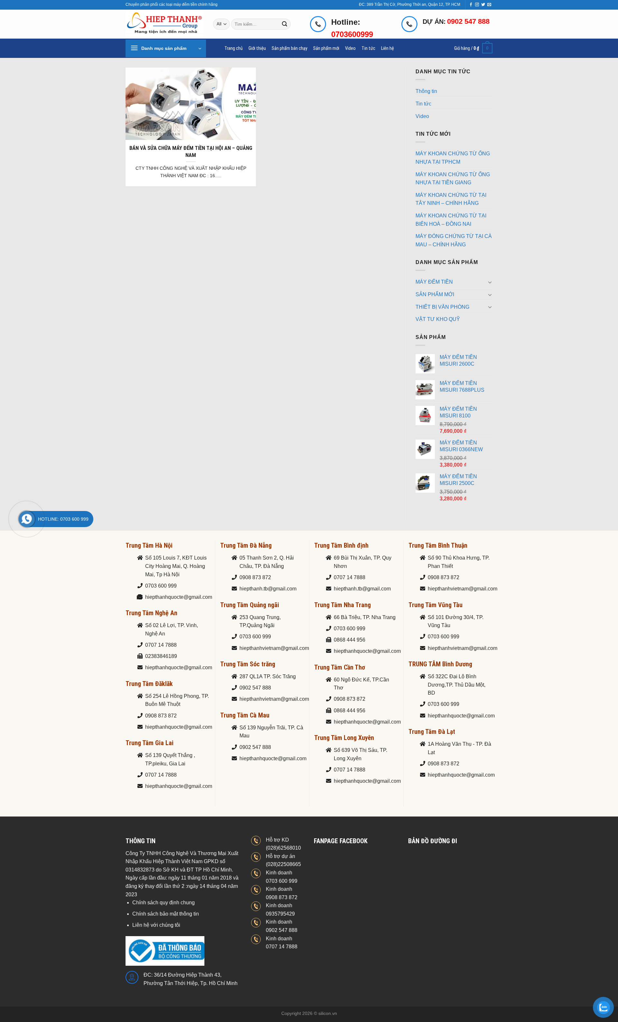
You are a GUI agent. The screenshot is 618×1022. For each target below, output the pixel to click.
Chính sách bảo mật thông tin (165, 914)
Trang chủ (233, 48)
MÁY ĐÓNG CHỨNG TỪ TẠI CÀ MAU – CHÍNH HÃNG (454, 240)
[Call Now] (27, 519)
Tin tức (368, 48)
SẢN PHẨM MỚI (435, 294)
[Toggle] (489, 282)
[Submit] (284, 24)
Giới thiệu (257, 48)
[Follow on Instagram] (477, 5)
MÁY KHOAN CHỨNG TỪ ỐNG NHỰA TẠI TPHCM (453, 158)
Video (350, 48)
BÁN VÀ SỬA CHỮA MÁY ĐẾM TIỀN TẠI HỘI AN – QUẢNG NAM (190, 151)
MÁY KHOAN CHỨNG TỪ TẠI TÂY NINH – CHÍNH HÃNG (451, 199)
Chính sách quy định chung (163, 902)
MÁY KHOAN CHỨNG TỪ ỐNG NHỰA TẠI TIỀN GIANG (453, 179)
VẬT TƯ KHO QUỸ (438, 319)
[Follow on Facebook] (471, 5)
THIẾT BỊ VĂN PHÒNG (442, 307)
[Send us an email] (489, 5)
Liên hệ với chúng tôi (156, 925)
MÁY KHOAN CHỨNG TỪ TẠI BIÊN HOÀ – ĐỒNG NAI (451, 220)
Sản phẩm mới (326, 48)
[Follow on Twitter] (483, 5)
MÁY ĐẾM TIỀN (434, 282)
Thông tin (426, 91)
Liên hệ (387, 48)
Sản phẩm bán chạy (289, 48)
